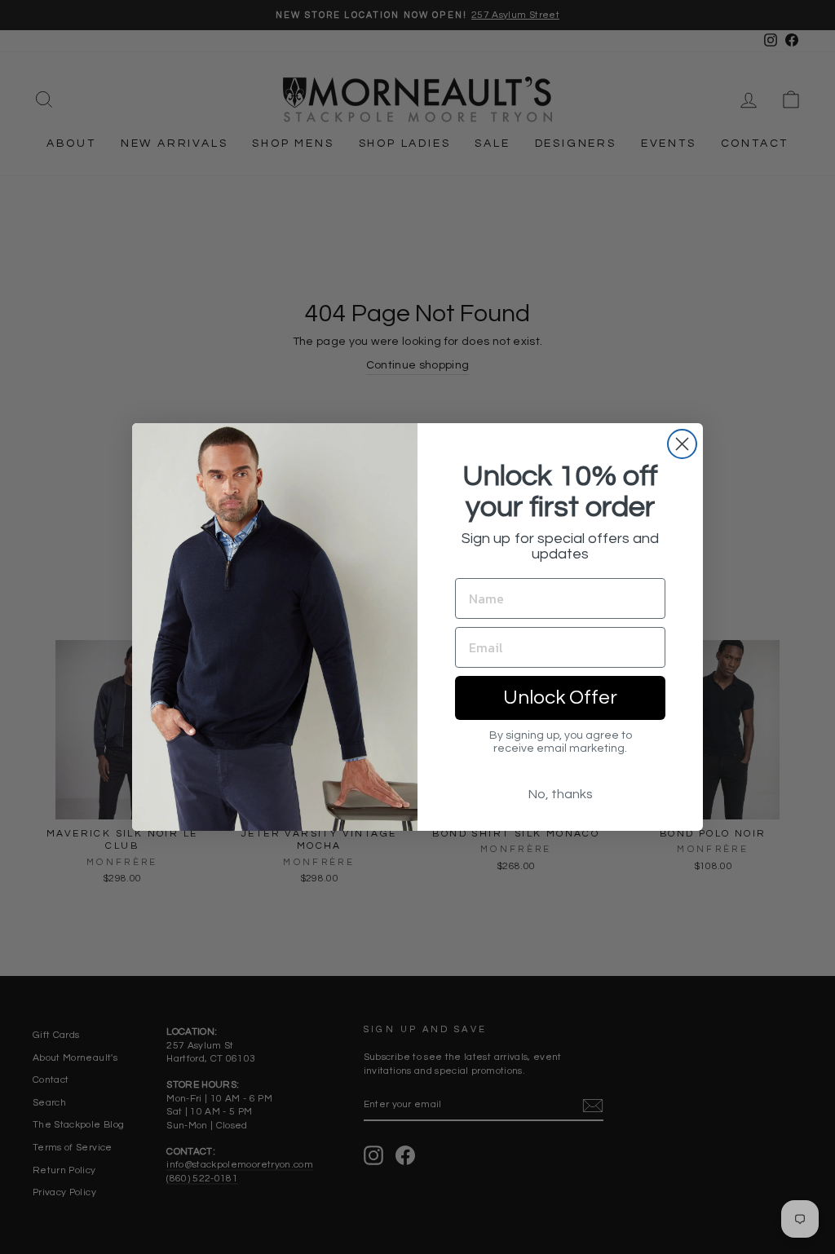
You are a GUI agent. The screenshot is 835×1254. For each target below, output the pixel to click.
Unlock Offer (560, 697)
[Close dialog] (682, 444)
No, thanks (560, 794)
